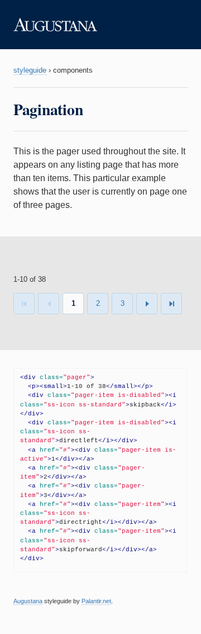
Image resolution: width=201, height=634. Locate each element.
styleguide (29, 70)
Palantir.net (96, 601)
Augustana (27, 601)
